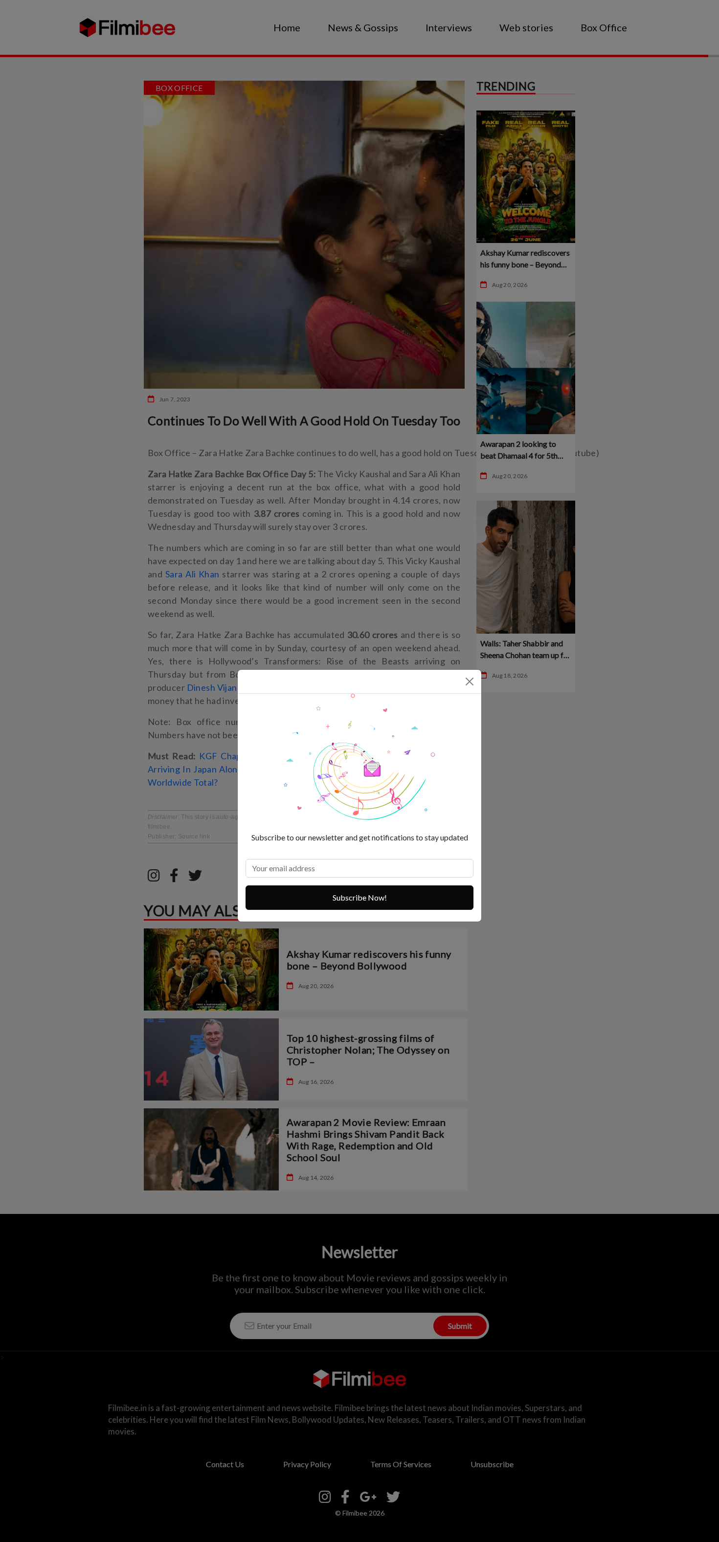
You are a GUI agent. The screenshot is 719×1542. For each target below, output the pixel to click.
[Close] (469, 681)
